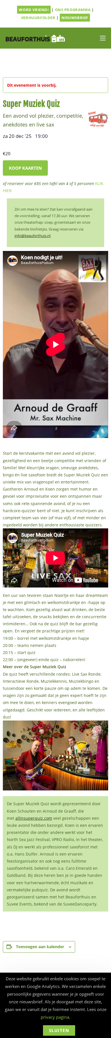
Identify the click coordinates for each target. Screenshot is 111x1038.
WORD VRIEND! (34, 9)
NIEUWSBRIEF (75, 17)
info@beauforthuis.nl (32, 235)
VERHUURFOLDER (38, 17)
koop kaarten (25, 168)
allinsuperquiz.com (33, 818)
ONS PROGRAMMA (73, 9)
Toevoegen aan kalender (40, 946)
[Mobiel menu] (103, 38)
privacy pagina (55, 1017)
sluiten (59, 1030)
